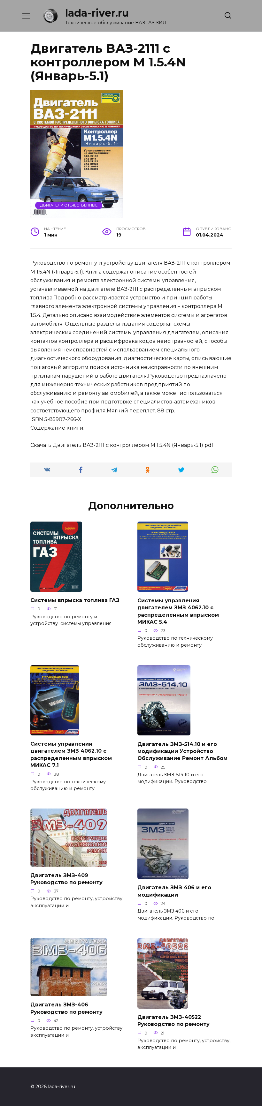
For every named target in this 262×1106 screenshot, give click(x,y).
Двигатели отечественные (68, 205)
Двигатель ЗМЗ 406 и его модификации (174, 891)
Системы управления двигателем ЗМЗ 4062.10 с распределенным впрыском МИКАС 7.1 (71, 754)
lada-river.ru (97, 13)
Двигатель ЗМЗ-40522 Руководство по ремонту (173, 1020)
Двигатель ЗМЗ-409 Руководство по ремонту (66, 878)
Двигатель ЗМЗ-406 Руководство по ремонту (66, 1008)
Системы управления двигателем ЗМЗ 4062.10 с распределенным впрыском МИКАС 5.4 (178, 611)
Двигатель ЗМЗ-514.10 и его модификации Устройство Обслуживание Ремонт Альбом (182, 751)
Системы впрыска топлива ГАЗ (74, 600)
